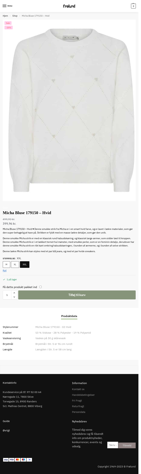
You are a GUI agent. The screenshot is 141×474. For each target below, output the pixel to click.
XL (15, 264)
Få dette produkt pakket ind (20, 287)
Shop (15, 15)
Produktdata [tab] (69, 316)
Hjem (5, 15)
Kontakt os (78, 389)
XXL (25, 264)
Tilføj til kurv (76, 295)
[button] (133, 6)
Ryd (5, 270)
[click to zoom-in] (70, 110)
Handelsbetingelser (83, 394)
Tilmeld (127, 445)
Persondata (78, 412)
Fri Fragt (77, 400)
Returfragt (78, 406)
